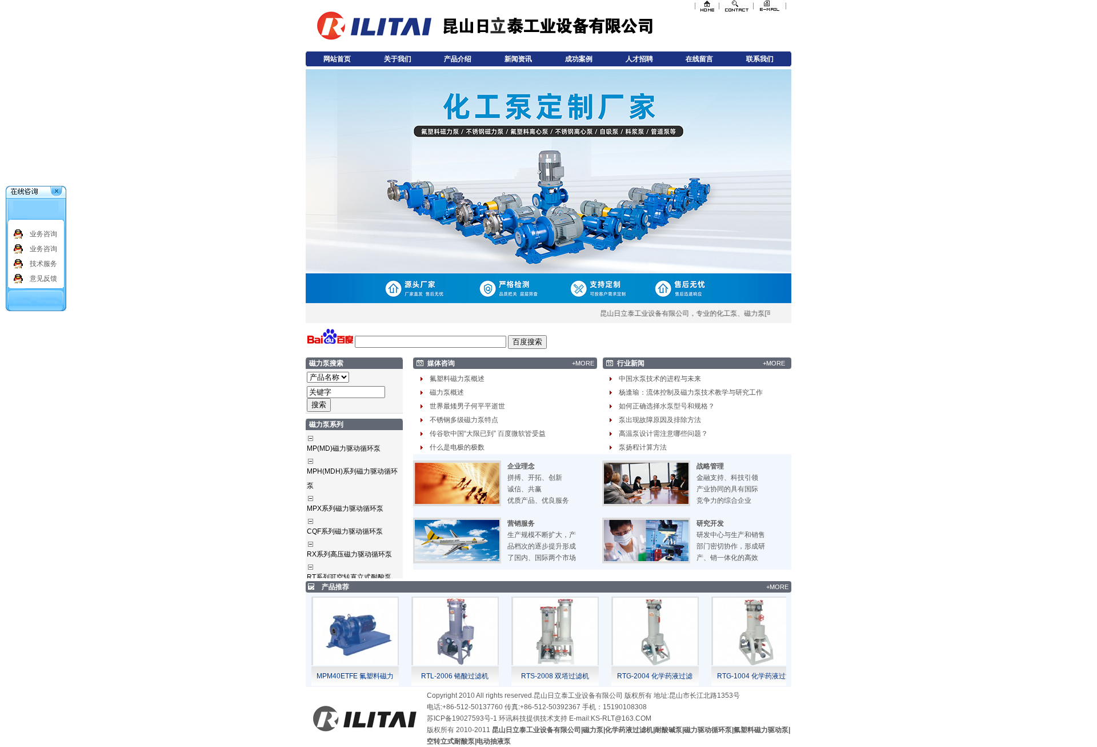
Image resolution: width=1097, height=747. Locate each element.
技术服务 (43, 264)
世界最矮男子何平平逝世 (467, 406)
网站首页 (337, 59)
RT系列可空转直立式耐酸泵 (349, 577)
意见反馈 (43, 279)
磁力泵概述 (447, 392)
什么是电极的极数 (457, 447)
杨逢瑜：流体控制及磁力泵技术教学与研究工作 (691, 392)
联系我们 (760, 59)
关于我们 (397, 59)
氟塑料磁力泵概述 (457, 379)
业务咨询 (43, 234)
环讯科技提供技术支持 (533, 718)
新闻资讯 (518, 59)
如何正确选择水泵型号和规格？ (667, 406)
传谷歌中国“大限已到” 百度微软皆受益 (488, 434)
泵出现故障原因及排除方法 (660, 420)
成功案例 (578, 59)
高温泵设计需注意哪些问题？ (663, 434)
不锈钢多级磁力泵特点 (464, 420)
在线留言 (699, 59)
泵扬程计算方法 (643, 447)
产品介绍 (457, 59)
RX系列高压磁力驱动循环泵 (349, 554)
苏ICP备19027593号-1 (462, 718)
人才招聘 (639, 59)
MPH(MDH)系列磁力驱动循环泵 (352, 478)
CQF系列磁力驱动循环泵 (345, 531)
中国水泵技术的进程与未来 (660, 379)
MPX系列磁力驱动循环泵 (345, 508)
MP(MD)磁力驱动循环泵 (344, 448)
